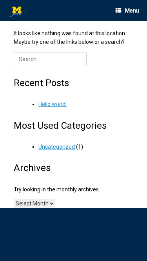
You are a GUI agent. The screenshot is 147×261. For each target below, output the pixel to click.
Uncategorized (56, 147)
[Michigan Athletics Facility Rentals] (17, 10)
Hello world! (52, 104)
